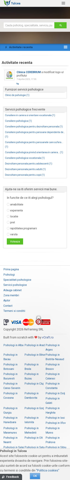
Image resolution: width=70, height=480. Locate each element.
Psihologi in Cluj (33, 383)
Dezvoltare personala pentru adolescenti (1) (28, 163)
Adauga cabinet (12, 290)
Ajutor (6, 300)
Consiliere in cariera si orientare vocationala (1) (30, 115)
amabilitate (16, 204)
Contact (7, 305)
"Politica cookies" (47, 470)
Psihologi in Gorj (34, 408)
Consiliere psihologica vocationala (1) (25, 158)
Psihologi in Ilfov (56, 423)
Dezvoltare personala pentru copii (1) (25, 174)
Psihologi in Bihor (34, 354)
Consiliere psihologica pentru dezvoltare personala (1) (34, 126)
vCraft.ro (48, 337)
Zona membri (11, 295)
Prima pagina (11, 269)
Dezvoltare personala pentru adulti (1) (25, 169)
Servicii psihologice (15, 285)
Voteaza (15, 241)
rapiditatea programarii (23, 228)
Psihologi (9, 274)
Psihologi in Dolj (55, 393)
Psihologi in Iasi (55, 417)
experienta (16, 210)
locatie (14, 216)
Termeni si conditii (14, 310)
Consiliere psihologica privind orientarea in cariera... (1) (34, 152)
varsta (14, 234)
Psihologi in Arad (34, 345)
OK (35, 476)
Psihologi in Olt (33, 437)
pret (12, 222)
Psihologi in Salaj (13, 447)
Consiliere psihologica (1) (18, 121)
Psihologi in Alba (13, 345)
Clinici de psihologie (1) (17, 95)
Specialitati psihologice (17, 279)
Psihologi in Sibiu (56, 447)
